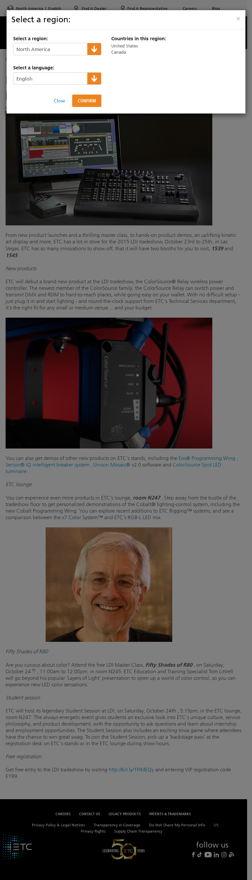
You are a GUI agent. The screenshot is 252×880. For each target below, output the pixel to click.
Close (59, 101)
